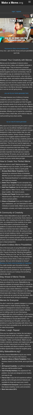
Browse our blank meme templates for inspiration (16, 263)
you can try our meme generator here (16, 93)
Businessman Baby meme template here (16, 48)
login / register (16, 11)
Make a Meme (12, 2)
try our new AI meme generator (16, 122)
